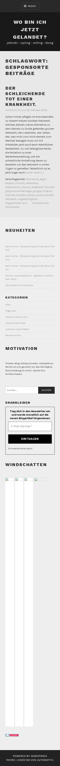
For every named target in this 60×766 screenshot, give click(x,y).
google (37, 191)
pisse (39, 195)
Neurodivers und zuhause (19, 285)
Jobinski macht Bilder (17, 329)
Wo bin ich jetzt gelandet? (30, 29)
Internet (10, 195)
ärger (43, 179)
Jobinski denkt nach (16, 317)
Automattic (45, 760)
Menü (32, 6)
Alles (8, 304)
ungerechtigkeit (27, 199)
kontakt (21, 195)
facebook (37, 187)
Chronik (19, 183)
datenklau (32, 183)
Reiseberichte (13, 335)
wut (24, 203)
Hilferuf (47, 191)
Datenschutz (12, 187)
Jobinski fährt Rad (15, 323)
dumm (26, 187)
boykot (9, 183)
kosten (31, 195)
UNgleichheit (13, 203)
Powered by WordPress (30, 756)
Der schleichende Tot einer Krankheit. (25, 96)
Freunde (49, 187)
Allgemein (10, 310)
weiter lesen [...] (35, 172)
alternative (32, 179)
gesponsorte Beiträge (18, 191)
